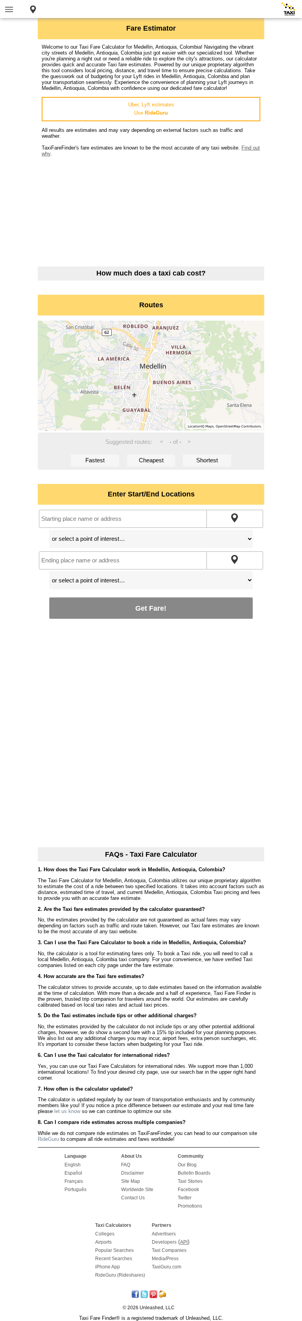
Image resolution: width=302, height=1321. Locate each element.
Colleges (104, 1234)
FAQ (125, 1165)
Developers (164, 1242)
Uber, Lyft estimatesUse (151, 109)
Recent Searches (113, 1258)
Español (73, 1173)
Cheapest (151, 460)
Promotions (190, 1206)
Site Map (130, 1181)
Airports (103, 1242)
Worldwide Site (137, 1189)
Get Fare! (150, 608)
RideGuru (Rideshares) (120, 1275)
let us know (67, 1111)
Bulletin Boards (194, 1173)
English (72, 1165)
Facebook (188, 1189)
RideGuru (48, 1139)
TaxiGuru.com (166, 1267)
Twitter (185, 1198)
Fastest (95, 460)
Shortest (207, 460)
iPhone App (107, 1267)
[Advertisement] (151, 211)
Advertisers (164, 1234)
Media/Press (165, 1258)
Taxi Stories (190, 1181)
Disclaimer (132, 1173)
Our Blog (187, 1165)
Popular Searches (114, 1250)
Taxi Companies (169, 1250)
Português (75, 1189)
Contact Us (133, 1198)
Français (73, 1181)
